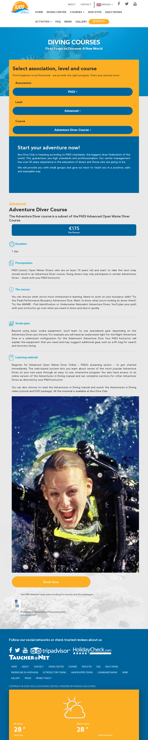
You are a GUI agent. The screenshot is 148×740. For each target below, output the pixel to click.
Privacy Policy (43, 678)
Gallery (81, 21)
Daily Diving (113, 12)
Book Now (51, 582)
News (68, 21)
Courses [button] (76, 12)
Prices (100, 21)
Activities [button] (42, 21)
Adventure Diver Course (72, 130)
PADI (72, 91)
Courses (73, 666)
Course (20, 121)
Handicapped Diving (82, 672)
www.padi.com (28, 615)
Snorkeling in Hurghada (24, 672)
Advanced (71, 111)
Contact (85, 4)
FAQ (58, 21)
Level (18, 102)
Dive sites (95, 12)
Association (23, 83)
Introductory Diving (54, 672)
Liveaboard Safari (107, 672)
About (72, 4)
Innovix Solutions (84, 686)
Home (39, 12)
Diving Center (56, 12)
